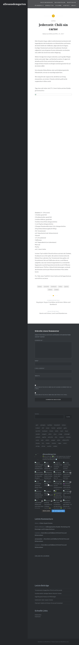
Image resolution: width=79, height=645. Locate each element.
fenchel (53, 428)
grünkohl (59, 428)
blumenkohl (57, 425)
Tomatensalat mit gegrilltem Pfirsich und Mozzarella (48, 590)
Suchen (37, 413)
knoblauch (53, 286)
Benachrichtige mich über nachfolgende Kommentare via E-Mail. (53, 387)
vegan (59, 443)
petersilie (50, 437)
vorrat (65, 443)
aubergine (42, 425)
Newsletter (49, 5)
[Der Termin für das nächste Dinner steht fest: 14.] (58, 475)
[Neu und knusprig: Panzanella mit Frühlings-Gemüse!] (48, 504)
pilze (56, 437)
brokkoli (38, 428)
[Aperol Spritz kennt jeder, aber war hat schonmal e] (58, 485)
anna (50, 33)
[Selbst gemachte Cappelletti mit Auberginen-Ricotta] (48, 466)
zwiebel (56, 289)
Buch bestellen (60, 2)
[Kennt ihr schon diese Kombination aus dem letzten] (58, 504)
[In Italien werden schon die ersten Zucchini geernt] (67, 466)
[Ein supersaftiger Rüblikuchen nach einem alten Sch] (39, 504)
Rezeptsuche (71, 2)
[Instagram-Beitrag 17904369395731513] (48, 485)
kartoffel (46, 286)
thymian (38, 443)
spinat (58, 440)
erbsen (47, 428)
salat (42, 440)
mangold (44, 434)
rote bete (68, 437)
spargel (53, 440)
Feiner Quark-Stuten (46, 523)
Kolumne (58, 5)
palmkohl (38, 437)
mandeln (38, 434)
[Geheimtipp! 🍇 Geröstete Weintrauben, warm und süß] (67, 485)
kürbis (56, 431)
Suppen (53, 21)
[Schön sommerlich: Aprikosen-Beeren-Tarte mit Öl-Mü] (39, 485)
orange (60, 434)
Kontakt (66, 5)
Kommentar (39, 340)
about (73, 5)
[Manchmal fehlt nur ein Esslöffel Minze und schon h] (39, 494)
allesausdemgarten (14, 4)
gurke (65, 428)
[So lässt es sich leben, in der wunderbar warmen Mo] (58, 466)
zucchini (49, 446)
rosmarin (61, 437)
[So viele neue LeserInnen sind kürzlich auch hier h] (67, 475)
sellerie (50, 289)
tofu (43, 443)
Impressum (38, 616)
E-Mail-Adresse (40, 368)
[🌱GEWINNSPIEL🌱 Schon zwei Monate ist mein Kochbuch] (58, 494)
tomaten (54, 443)
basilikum (49, 425)
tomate (48, 443)
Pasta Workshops (46, 2)
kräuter (51, 431)
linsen (66, 431)
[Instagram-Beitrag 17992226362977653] (48, 494)
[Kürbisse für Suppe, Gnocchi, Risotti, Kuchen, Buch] (48, 475)
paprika (66, 286)
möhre (60, 286)
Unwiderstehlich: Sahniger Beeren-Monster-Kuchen (48, 593)
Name (37, 360)
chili (43, 428)
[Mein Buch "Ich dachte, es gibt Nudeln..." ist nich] (67, 504)
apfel (37, 425)
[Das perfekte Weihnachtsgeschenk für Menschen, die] (39, 475)
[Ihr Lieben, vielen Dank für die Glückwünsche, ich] (67, 494)
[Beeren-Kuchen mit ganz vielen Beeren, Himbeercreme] (39, 466)
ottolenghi (67, 434)
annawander (38, 539)
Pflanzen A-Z (39, 5)
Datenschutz (38, 614)
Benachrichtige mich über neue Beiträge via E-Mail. (51, 394)
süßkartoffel (65, 440)
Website (37, 375)
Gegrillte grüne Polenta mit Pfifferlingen (45, 596)
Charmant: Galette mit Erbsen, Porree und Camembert (49, 603)
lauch (61, 431)
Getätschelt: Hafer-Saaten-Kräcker (44, 600)
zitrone (43, 446)
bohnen (40, 286)
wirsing (37, 446)
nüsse (55, 434)
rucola (37, 440)
